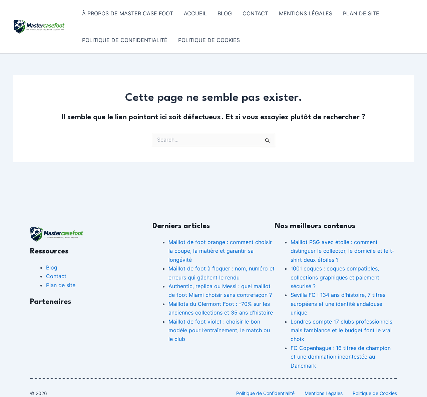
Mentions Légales (305, 13)
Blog (225, 13)
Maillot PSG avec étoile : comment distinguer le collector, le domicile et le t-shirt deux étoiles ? (342, 251)
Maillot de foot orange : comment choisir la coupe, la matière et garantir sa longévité (220, 251)
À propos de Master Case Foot (127, 13)
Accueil (195, 13)
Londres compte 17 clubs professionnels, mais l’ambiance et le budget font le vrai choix (342, 330)
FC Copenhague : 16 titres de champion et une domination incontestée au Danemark (341, 357)
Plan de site (361, 13)
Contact (255, 13)
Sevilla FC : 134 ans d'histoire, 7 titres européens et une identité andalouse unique (338, 303)
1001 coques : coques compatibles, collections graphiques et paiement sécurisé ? (335, 277)
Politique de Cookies (209, 40)
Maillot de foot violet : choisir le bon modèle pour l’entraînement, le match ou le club (219, 330)
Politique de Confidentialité (124, 40)
